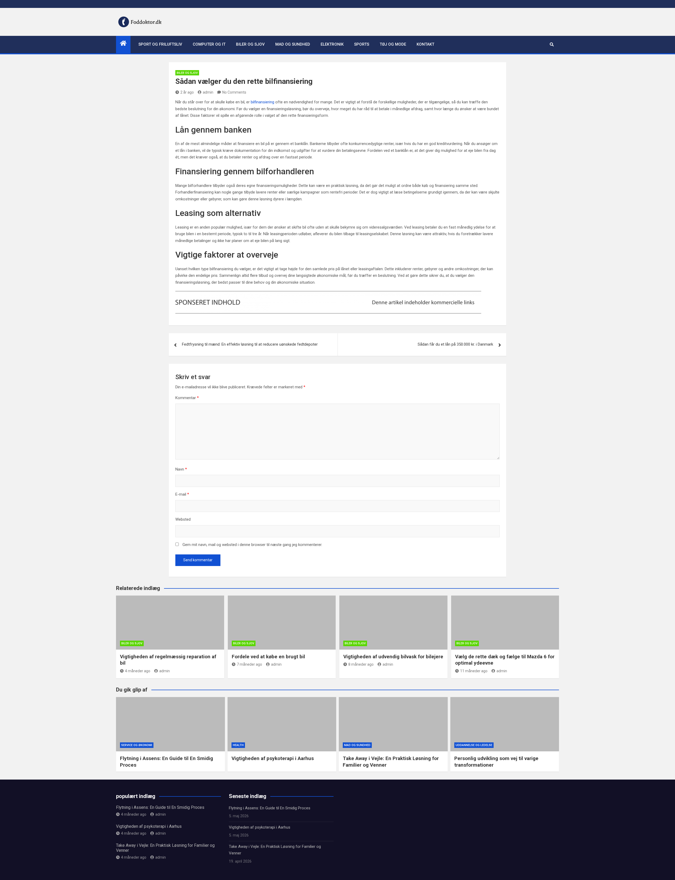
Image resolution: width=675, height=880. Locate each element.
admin (208, 92)
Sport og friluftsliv (160, 44)
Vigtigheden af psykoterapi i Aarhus (273, 758)
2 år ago (187, 92)
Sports (361, 44)
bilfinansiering (262, 102)
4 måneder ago (137, 671)
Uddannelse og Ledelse (474, 745)
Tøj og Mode (393, 44)
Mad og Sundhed (292, 44)
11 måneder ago (474, 671)
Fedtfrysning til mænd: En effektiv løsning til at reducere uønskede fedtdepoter (250, 344)
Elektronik (332, 44)
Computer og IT (209, 44)
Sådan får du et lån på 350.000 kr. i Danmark (455, 344)
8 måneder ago (361, 664)
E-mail (182, 494)
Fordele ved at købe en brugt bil (268, 657)
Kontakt (425, 44)
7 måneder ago (249, 664)
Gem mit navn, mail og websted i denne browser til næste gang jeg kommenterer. (252, 544)
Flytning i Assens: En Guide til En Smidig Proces (160, 807)
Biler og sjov (250, 44)
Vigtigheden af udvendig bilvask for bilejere (393, 657)
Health (238, 745)
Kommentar (187, 397)
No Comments (234, 92)
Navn (181, 469)
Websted (183, 519)
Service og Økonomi (136, 745)
